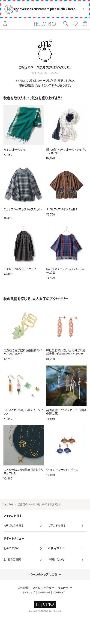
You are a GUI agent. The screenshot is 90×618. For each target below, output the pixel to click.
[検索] (65, 23)
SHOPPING (44, 592)
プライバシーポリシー (43, 588)
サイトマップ (29, 592)
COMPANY (59, 592)
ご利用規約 (23, 588)
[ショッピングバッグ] (85, 23)
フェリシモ (7, 504)
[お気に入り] (75, 23)
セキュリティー (65, 588)
